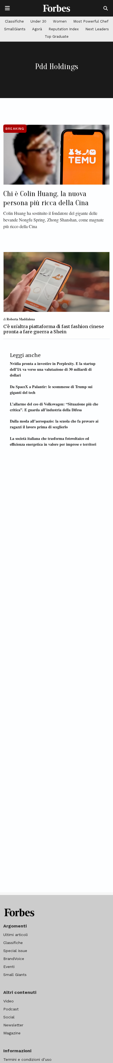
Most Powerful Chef (90, 21)
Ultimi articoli (15, 934)
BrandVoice (13, 958)
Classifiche (14, 21)
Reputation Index (64, 29)
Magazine (12, 1033)
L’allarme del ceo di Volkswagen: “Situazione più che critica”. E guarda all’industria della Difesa (54, 407)
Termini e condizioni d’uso (27, 1059)
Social (9, 1017)
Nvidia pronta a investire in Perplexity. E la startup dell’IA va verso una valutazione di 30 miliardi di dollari (52, 369)
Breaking (14, 129)
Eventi (9, 966)
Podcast (11, 1009)
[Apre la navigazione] (7, 8)
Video (8, 1001)
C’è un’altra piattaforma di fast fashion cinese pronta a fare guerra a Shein (53, 329)
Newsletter (13, 1025)
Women (60, 21)
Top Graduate (57, 36)
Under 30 (38, 21)
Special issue (15, 950)
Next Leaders (97, 29)
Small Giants (15, 974)
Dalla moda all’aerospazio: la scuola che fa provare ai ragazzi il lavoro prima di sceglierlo (54, 424)
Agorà (37, 29)
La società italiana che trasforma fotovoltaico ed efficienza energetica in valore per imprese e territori (53, 441)
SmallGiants (15, 29)
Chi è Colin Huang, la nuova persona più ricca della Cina (46, 198)
